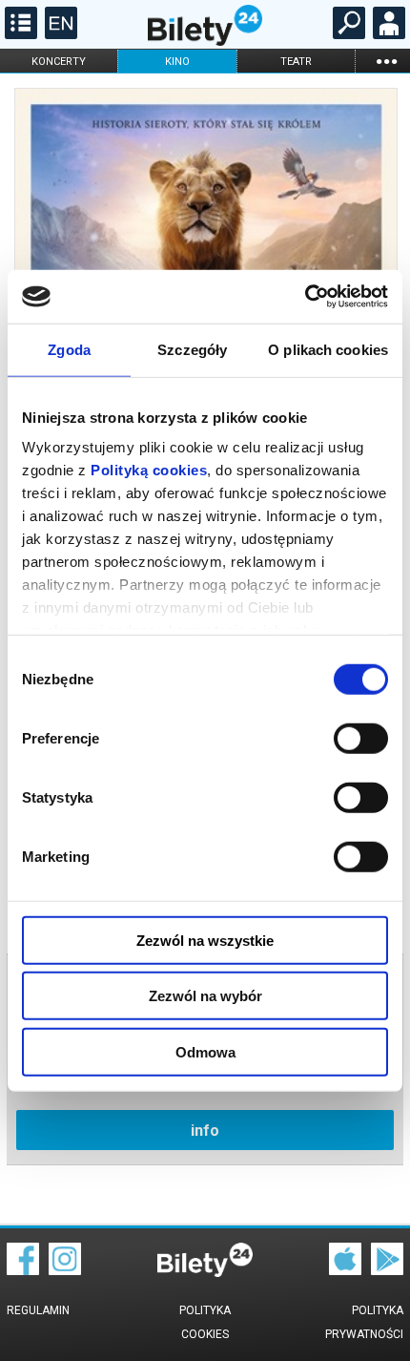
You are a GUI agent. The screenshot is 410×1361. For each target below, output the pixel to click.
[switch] (361, 737)
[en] (58, 34)
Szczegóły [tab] (192, 349)
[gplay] (387, 1270)
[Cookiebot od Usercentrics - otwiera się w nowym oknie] (304, 296)
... (386, 61)
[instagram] (65, 1270)
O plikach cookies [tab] (328, 349)
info (205, 1130)
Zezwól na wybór (205, 996)
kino (177, 61)
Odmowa (205, 1051)
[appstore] (345, 1270)
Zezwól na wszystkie (205, 940)
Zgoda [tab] (69, 349)
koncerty (58, 61)
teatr (296, 61)
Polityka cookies (205, 1322)
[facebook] (23, 1270)
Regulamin (38, 1310)
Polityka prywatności (364, 1322)
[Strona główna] (205, 41)
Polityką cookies (149, 470)
